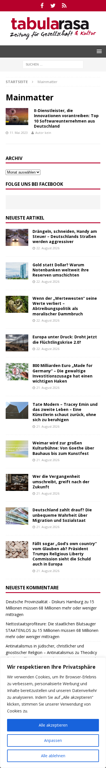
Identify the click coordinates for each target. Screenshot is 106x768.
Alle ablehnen (53, 755)
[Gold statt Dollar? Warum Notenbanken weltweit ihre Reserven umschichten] (17, 270)
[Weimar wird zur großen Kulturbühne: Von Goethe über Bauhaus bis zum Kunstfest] (17, 448)
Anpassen (53, 740)
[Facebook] (42, 5)
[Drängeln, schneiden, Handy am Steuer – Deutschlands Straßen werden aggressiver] (17, 237)
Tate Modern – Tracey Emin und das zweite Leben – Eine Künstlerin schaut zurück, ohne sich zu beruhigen (65, 412)
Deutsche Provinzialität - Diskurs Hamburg (44, 601)
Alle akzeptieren (53, 725)
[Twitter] (53, 5)
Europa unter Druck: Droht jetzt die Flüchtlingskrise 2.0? (65, 339)
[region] (53, 712)
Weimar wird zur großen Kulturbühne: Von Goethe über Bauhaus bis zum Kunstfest (63, 448)
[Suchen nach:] (53, 64)
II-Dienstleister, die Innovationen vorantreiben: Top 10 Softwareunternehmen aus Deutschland (66, 118)
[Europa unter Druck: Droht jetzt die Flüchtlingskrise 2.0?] (17, 342)
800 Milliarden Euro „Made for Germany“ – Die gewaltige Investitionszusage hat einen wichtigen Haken (62, 373)
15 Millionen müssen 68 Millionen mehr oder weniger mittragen (51, 608)
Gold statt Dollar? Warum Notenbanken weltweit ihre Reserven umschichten (61, 270)
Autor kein (43, 132)
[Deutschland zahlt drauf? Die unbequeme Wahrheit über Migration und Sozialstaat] (17, 515)
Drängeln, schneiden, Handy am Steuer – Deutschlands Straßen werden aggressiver (65, 236)
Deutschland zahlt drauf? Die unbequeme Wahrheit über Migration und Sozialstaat (62, 515)
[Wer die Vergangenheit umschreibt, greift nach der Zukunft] (17, 482)
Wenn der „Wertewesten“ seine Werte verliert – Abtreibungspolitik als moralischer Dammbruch (65, 306)
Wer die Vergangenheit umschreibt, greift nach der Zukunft (61, 481)
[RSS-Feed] (64, 5)
